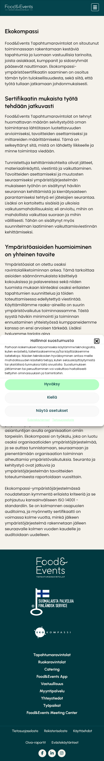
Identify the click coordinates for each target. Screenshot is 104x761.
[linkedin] (52, 753)
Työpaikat (52, 705)
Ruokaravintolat (52, 662)
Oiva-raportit (36, 742)
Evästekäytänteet (39, 419)
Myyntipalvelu (51, 691)
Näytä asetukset (52, 411)
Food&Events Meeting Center (52, 713)
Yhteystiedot (52, 698)
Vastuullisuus (52, 684)
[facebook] (42, 753)
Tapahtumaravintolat (52, 655)
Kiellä (52, 398)
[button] (96, 341)
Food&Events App (52, 677)
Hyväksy (52, 384)
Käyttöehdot (82, 731)
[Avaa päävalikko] (95, 7)
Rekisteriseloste (55, 731)
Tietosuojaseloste (63, 419)
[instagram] (62, 753)
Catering (52, 669)
